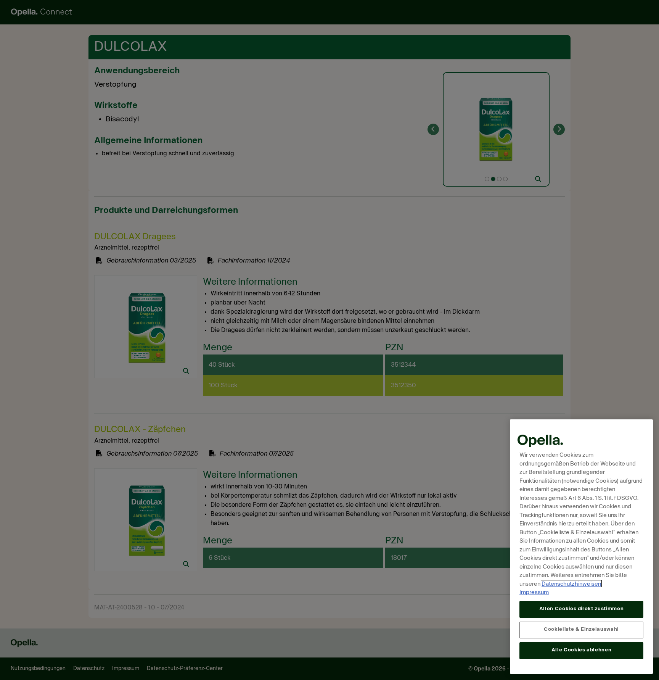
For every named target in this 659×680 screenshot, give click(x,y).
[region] (581, 546)
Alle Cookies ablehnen (581, 650)
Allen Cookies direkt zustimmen (581, 608)
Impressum (534, 592)
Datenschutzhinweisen (571, 584)
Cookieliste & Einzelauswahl (581, 629)
